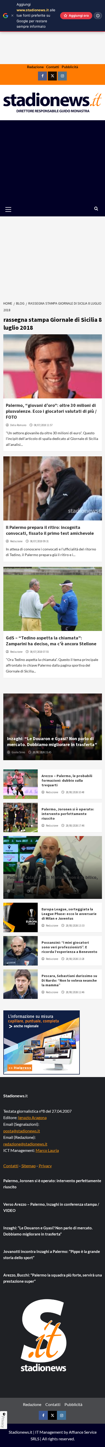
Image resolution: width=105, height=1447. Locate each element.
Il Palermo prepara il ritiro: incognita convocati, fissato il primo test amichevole (50, 530)
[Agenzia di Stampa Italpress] (41, 1041)
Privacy (45, 1165)
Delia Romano (18, 425)
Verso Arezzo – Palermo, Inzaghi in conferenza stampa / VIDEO (51, 1207)
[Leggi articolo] (52, 366)
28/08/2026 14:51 (40, 891)
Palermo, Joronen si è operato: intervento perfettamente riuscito (68, 814)
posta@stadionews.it (21, 1130)
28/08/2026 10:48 (75, 792)
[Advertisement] (52, 161)
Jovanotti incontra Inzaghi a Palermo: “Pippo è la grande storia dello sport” (51, 1254)
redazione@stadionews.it (25, 1143)
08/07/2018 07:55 (39, 652)
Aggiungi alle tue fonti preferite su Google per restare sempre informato (36, 15)
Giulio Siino (18, 752)
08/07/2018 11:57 (43, 425)
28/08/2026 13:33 (75, 925)
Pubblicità (70, 67)
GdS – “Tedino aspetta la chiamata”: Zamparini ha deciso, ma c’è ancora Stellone (51, 641)
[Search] (96, 208)
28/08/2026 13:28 (75, 959)
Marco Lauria (47, 1150)
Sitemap (28, 1165)
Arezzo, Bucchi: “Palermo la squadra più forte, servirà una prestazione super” (52, 1278)
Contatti (52, 67)
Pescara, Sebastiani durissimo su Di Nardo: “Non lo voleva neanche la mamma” (69, 980)
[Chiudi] (12, 15)
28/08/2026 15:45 (42, 752)
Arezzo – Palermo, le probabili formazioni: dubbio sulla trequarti (67, 780)
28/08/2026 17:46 (75, 825)
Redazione (35, 67)
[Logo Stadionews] (44, 1335)
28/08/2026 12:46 (75, 992)
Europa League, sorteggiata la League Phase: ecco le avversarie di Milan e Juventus (69, 914)
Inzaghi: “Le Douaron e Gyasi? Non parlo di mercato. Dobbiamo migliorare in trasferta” (52, 741)
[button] (14, 209)
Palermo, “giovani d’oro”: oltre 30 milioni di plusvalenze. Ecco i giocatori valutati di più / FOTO (51, 411)
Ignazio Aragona (32, 1117)
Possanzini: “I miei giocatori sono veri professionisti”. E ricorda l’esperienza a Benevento (69, 947)
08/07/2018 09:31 (39, 541)
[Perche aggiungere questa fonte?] (98, 15)
